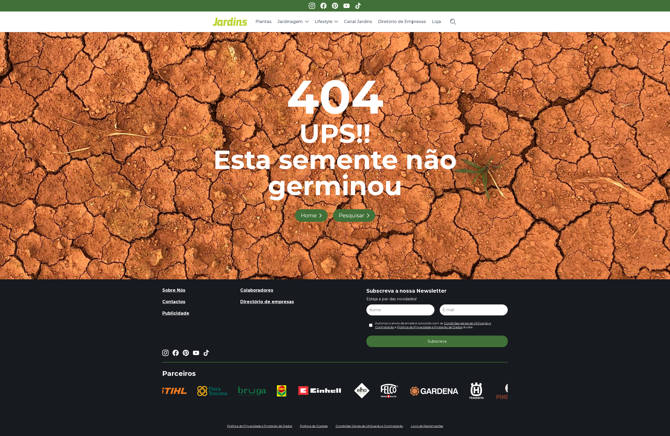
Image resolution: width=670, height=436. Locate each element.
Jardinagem (290, 21)
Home (309, 215)
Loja (436, 21)
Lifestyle (323, 21)
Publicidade (175, 313)
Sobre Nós (173, 290)
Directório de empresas (267, 301)
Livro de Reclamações (427, 426)
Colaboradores (256, 290)
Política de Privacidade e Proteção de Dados (429, 327)
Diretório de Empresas (402, 21)
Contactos (173, 301)
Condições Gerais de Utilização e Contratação (369, 426)
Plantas (263, 21)
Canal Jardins (358, 21)
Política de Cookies (314, 426)
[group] (194, 391)
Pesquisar (351, 215)
